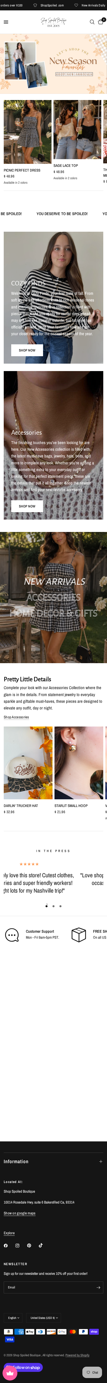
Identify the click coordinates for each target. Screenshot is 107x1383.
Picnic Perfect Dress (22, 170)
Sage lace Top (66, 165)
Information (16, 1161)
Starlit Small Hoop (71, 805)
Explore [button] (9, 1233)
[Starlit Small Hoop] (78, 763)
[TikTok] (44, 1245)
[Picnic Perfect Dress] (28, 132)
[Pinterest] (32, 1245)
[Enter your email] (98, 1287)
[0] (99, 22)
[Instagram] (20, 1245)
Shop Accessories (16, 717)
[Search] (92, 22)
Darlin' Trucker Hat (21, 805)
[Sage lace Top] (77, 129)
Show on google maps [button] (20, 1213)
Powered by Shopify (77, 1355)
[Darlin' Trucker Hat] (28, 763)
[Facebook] (9, 1245)
